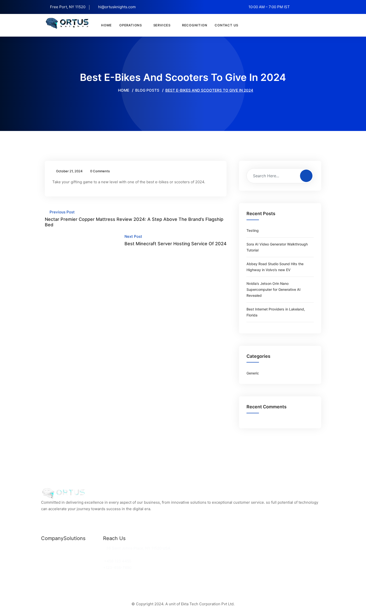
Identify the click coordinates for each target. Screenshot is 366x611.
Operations (130, 25)
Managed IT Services (82, 561)
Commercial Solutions (83, 548)
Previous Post (134, 218)
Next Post (175, 240)
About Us (49, 561)
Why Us (48, 554)
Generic (252, 373)
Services (162, 25)
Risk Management (79, 567)
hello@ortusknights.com (126, 554)
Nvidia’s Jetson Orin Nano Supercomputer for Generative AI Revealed (273, 289)
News (46, 548)
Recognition (194, 25)
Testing (252, 230)
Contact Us (226, 25)
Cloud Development (81, 554)
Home (106, 25)
